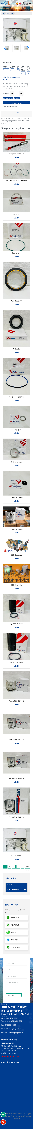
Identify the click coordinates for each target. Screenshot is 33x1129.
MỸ (18, 69)
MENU (2, 3)
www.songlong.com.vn (15, 1033)
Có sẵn (28, 73)
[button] (28, 48)
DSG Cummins (12, 885)
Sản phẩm (9, 13)
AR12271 (6, 69)
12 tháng (23, 73)
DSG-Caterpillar (13, 889)
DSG (12, 69)
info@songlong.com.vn (14, 1029)
